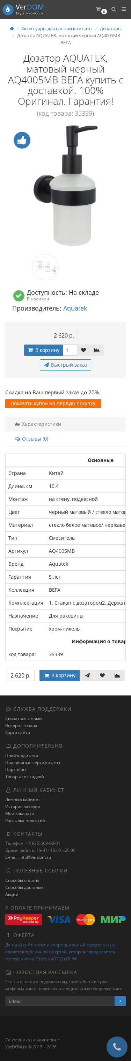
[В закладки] (83, 350)
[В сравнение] (97, 350)
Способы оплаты (22, 880)
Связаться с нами (23, 718)
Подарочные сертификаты (32, 763)
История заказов (22, 806)
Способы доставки (24, 887)
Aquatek (75, 308)
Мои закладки (19, 813)
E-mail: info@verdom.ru (28, 857)
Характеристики (41, 424)
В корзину (46, 350)
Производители (21, 756)
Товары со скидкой (24, 777)
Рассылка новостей (25, 820)
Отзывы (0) (34, 438)
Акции (12, 894)
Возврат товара (21, 725)
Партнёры (15, 770)
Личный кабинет (22, 799)
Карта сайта (17, 732)
